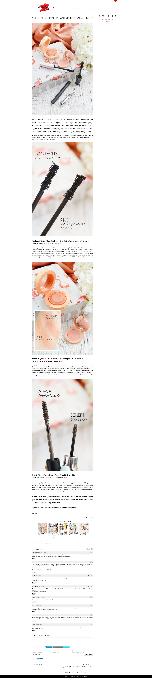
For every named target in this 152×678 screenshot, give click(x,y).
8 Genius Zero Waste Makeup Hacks (42, 534)
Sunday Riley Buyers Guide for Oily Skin (73, 534)
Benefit (41, 543)
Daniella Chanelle (36, 552)
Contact (106, 8)
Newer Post (38, 664)
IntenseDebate (40, 658)
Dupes (44, 543)
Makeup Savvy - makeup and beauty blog (78, 672)
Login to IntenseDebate (48, 647)
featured (49, 543)
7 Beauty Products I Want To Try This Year (63, 534)
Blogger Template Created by (76, 676)
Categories (88, 8)
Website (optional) (76, 649)
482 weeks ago (42, 597)
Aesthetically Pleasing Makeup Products (83, 535)
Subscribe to (34, 654)
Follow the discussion (92, 549)
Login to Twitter (66, 647)
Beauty (36, 543)
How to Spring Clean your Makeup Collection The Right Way (52, 535)
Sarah (33, 605)
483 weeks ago (43, 552)
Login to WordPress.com (58, 647)
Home (60, 8)
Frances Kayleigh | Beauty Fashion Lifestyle (41, 569)
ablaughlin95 (35, 586)
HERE (46, 244)
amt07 (33, 575)
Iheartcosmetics (52, 609)
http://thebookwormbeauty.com (39, 591)
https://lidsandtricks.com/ (41, 580)
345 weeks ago (39, 624)
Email (53, 649)
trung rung (40, 628)
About (66, 8)
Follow (107, 21)
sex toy (33, 624)
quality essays (90, 617)
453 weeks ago (40, 615)
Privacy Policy (76, 8)
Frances (34, 562)
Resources (98, 8)
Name (33, 649)
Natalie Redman (35, 597)
